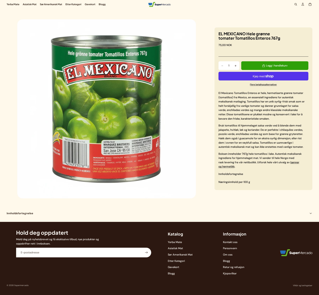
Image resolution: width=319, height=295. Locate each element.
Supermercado (21, 285)
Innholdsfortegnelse (230, 174)
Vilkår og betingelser (302, 285)
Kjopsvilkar (230, 273)
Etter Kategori (176, 261)
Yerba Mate (175, 242)
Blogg (171, 273)
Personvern (230, 248)
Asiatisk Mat (175, 248)
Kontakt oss (230, 242)
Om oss (227, 254)
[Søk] (295, 4)
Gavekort (173, 267)
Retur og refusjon (233, 267)
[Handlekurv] (310, 4)
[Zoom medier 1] (106, 108)
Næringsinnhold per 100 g (234, 182)
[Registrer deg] (146, 252)
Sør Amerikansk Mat (180, 254)
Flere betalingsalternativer (263, 84)
